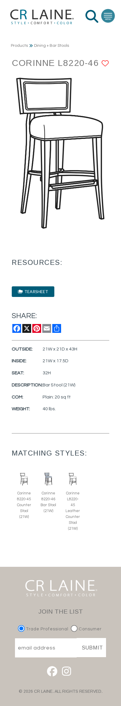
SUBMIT (92, 648)
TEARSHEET (35, 291)
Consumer (90, 629)
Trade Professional (46, 629)
